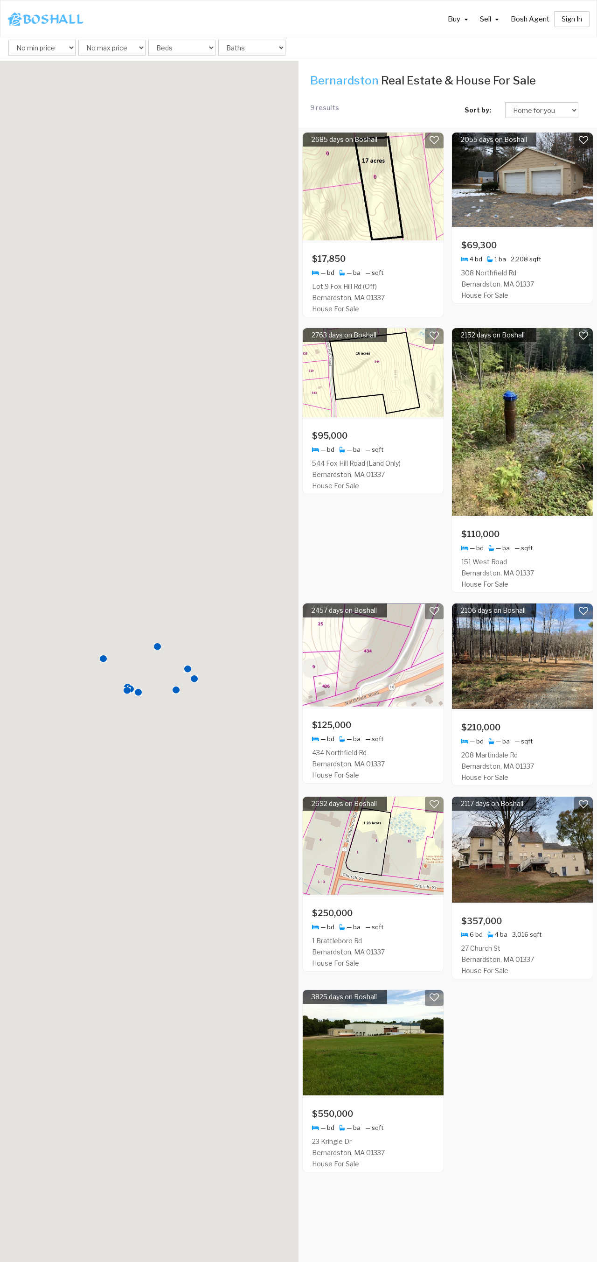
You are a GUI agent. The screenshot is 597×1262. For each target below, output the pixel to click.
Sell (486, 19)
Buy (455, 19)
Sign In (572, 19)
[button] (103, 658)
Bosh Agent (530, 19)
